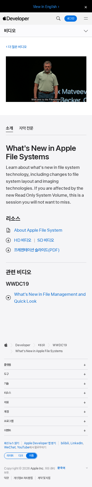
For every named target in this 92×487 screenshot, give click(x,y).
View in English (45, 7)
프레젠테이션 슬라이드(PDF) (37, 250)
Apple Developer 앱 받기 (40, 443)
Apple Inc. (37, 468)
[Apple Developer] (16, 18)
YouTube (23, 447)
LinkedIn (77, 443)
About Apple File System (38, 230)
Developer (22, 345)
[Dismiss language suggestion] (85, 7)
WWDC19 (60, 345)
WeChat (10, 447)
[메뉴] (86, 18)
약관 (6, 478)
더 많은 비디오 (17, 47)
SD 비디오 (45, 240)
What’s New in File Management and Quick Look (50, 298)
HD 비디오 (22, 240)
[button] (58, 18)
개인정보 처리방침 (23, 478)
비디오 (10, 31)
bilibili (65, 443)
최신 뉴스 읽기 (11, 443)
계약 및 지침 (44, 478)
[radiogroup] (20, 456)
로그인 (70, 18)
